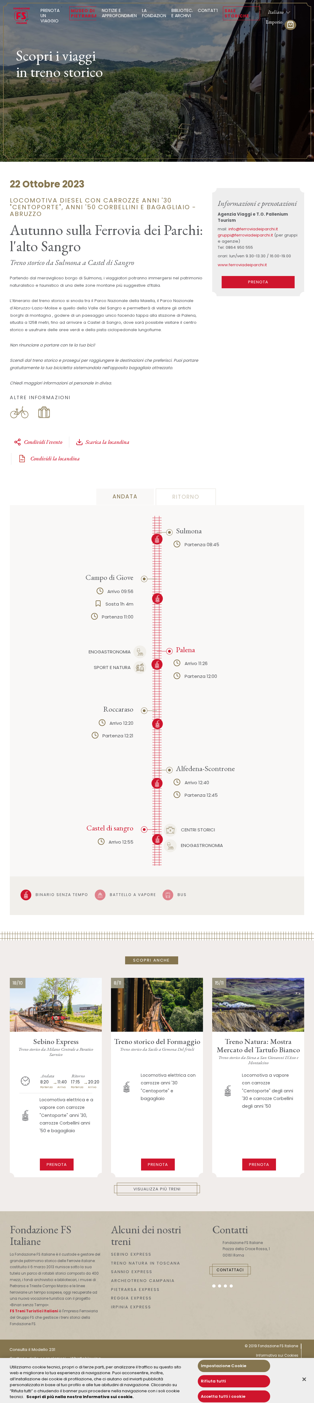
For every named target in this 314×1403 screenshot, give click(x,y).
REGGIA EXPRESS (131, 1298)
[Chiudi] (304, 1379)
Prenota (258, 282)
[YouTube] (225, 1286)
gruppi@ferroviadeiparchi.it (245, 235)
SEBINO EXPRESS (131, 1254)
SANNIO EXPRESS (131, 1272)
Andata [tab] (125, 496)
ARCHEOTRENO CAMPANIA (143, 1281)
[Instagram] (219, 1286)
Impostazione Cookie (223, 1366)
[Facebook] (214, 1286)
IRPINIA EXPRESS (131, 1307)
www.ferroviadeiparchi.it (242, 265)
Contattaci (230, 1270)
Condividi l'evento (43, 441)
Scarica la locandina (107, 441)
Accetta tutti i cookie (223, 1396)
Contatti (209, 10)
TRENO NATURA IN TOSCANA (145, 1263)
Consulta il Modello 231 (32, 1349)
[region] (157, 1380)
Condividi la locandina (54, 458)
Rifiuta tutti (213, 1381)
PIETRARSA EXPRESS (135, 1289)
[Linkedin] (231, 1286)
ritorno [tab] (185, 497)
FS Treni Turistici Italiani (34, 1311)
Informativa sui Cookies (277, 1355)
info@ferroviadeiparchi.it (253, 229)
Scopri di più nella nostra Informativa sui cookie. (80, 1397)
